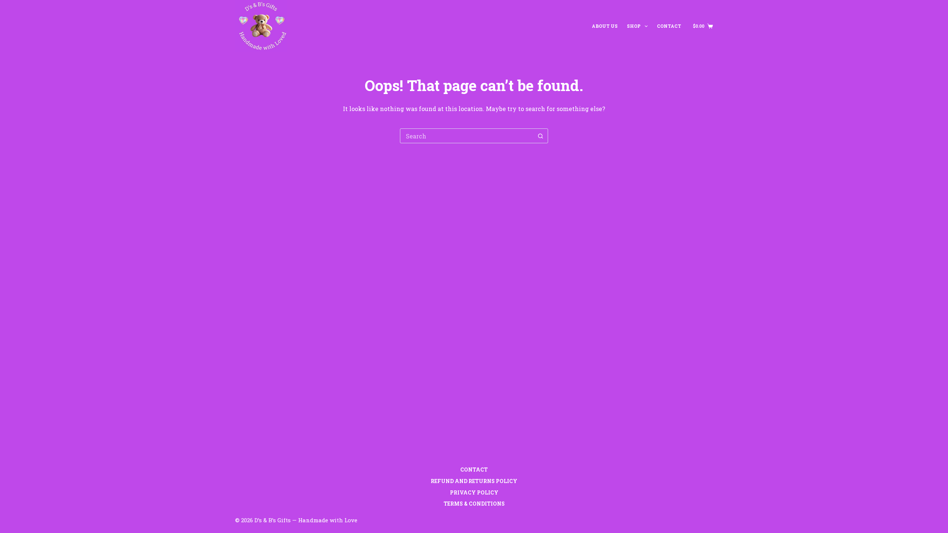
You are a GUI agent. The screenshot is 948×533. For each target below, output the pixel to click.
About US (605, 26)
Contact (669, 26)
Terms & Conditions (474, 503)
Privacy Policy (474, 492)
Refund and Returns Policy (474, 481)
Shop (634, 26)
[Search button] (540, 135)
